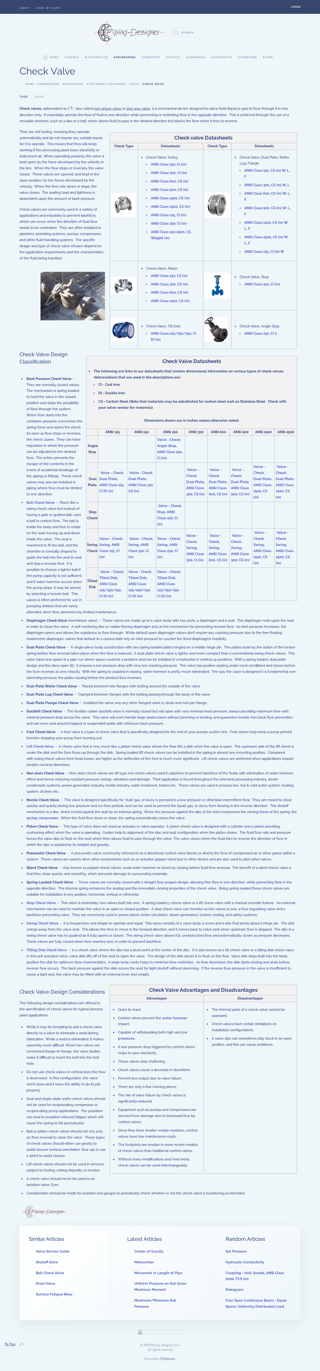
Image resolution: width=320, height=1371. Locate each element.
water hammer (174, 1018)
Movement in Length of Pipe (158, 1273)
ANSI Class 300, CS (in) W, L (267, 185)
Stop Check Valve (41, 903)
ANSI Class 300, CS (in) (169, 284)
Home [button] (54, 57)
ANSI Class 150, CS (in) (169, 276)
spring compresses (42, 818)
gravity (103, 845)
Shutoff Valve (47, 1262)
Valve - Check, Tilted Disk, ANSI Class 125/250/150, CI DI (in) (111, 584)
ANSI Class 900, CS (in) (169, 190)
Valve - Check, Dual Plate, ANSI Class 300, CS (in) (195, 482)
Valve (39, 96)
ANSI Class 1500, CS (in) (170, 198)
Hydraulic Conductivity (245, 1262)
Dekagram (234, 1290)
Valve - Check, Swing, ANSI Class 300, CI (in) (195, 548)
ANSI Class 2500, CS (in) (170, 207)
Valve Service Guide (53, 1251)
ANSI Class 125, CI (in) (168, 215)
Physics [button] (173, 57)
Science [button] (72, 57)
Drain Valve (45, 1283)
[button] (296, 6)
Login (296, 6)
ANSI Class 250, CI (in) (169, 223)
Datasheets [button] (222, 57)
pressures (126, 1038)
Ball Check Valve (40, 502)
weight (83, 845)
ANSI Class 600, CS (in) (169, 181)
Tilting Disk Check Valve (46, 950)
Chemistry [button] (151, 57)
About (24, 8)
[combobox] (199, 32)
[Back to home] (129, 33)
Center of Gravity (148, 1251)
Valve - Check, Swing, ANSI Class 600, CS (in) (218, 548)
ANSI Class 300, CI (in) (169, 173)
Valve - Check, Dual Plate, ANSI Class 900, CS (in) (240, 482)
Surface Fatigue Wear (54, 1294)
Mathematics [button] (96, 57)
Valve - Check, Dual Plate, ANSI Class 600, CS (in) (218, 482)
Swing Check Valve (42, 923)
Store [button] (268, 57)
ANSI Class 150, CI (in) (168, 164)
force (264, 812)
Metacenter (144, 1262)
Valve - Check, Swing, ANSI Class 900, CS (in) (240, 548)
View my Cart (48, 8)
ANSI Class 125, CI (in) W (264, 252)
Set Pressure (236, 1251)
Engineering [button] (125, 57)
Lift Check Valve (40, 746)
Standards (247, 57)
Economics (196, 57)
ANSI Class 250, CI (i (260, 333)
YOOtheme (167, 1358)
